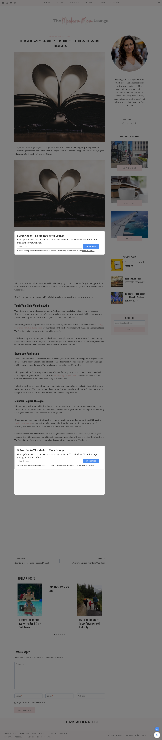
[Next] (98, 608)
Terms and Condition (57, 733)
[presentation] (29, 600)
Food (39, 737)
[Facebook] (3, 3)
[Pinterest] (14, 3)
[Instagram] (7, 3)
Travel (47, 737)
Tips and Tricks (64, 36)
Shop (103, 3)
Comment (20, 664)
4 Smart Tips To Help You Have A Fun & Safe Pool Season (30, 623)
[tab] (54, 634)
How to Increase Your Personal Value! (31, 561)
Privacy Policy (10, 733)
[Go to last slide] (21, 608)
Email (49, 696)
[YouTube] (11, 3)
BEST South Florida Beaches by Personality (134, 280)
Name (18, 696)
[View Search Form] (159, 2)
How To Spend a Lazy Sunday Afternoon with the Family (89, 623)
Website (81, 696)
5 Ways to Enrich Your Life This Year (88, 561)
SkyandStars (153, 735)
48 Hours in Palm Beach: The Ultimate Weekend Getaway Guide (135, 297)
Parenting (53, 36)
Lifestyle (8, 737)
